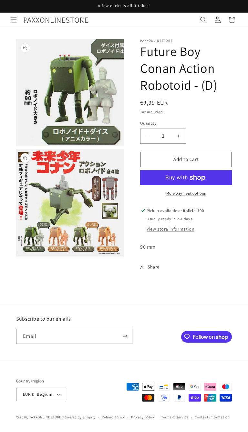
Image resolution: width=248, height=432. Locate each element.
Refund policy (113, 417)
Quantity (148, 123)
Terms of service (174, 417)
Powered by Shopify (79, 417)
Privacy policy (143, 417)
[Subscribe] (125, 336)
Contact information (212, 417)
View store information (170, 229)
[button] (13, 20)
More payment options (186, 193)
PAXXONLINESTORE (45, 417)
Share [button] (154, 267)
